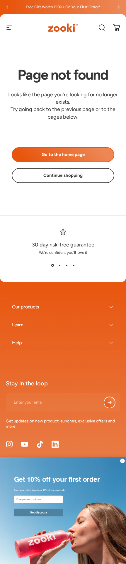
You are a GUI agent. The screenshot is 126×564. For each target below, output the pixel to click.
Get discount (38, 512)
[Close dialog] (122, 461)
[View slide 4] (73, 265)
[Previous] (8, 7)
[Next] (117, 7)
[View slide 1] (52, 265)
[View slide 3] (66, 265)
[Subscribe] (109, 402)
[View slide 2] (59, 265)
